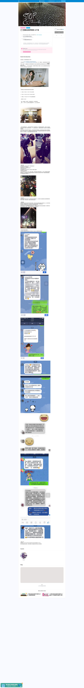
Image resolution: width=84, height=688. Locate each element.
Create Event (63, 1)
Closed (59, 32)
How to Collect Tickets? (27, 51)
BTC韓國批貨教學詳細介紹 (27, 39)
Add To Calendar (39, 34)
